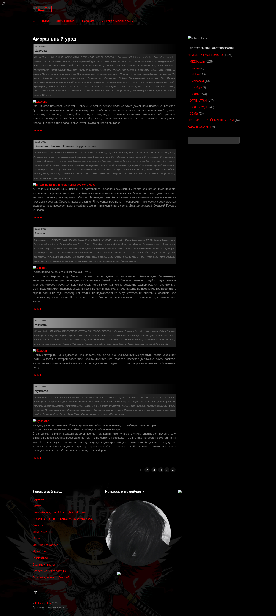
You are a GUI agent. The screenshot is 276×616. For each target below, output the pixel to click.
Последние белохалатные (50, 571)
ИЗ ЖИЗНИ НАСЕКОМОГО (65, 57)
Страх (112, 86)
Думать (118, 161)
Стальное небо (99, 86)
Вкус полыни (60, 65)
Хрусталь (77, 91)
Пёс (163, 78)
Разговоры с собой (164, 82)
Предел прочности (94, 82)
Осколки (107, 252)
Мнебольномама (86, 74)
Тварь (135, 257)
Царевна (41, 50)
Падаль (123, 78)
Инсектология (41, 70)
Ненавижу (47, 78)
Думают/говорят (145, 335)
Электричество (111, 261)
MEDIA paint (197, 61)
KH (130, 57)
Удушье (170, 257)
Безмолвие (67, 157)
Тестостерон (151, 86)
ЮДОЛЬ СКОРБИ (105, 57)
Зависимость (143, 65)
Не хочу (55, 169)
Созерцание (67, 174)
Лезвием (169, 70)
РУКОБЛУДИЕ (199, 107)
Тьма (162, 257)
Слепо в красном (66, 86)
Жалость (41, 324)
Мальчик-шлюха (50, 74)
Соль (86, 86)
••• (34, 21)
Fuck (131, 152)
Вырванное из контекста (58, 161)
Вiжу (154, 61)
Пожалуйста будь (73, 82)
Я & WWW (87, 21)
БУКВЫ (195, 94)
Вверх (139, 157)
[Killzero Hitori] (42, 8)
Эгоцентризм (123, 91)
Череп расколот (104, 91)
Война (72, 65)
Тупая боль (105, 174)
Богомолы (138, 61)
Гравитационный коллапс (87, 161)
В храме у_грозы (44, 564)
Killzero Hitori (40, 57)
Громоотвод (40, 557)
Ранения (54, 174)
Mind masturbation (142, 57)
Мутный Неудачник (130, 74)
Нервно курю (70, 169)
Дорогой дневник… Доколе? (51, 577)
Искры (171, 161)
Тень (140, 86)
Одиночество (95, 78)
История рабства (88, 70)
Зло (164, 161)
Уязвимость (48, 91)
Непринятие (61, 78)
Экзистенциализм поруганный (149, 91)
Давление (109, 65)
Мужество (41, 391)
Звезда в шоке (153, 161)
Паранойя (142, 252)
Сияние (51, 86)
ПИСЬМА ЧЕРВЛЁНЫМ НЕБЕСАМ (211, 120)
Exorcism (122, 57)
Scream (37, 61)
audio (195, 68)
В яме (148, 61)
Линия (37, 74)
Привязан (111, 82)
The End (46, 61)
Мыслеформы (150, 74)
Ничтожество (77, 78)
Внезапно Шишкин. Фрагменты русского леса (66, 146)
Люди (129, 248)
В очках (104, 157)
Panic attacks (167, 57)
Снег (79, 86)
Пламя (59, 82)
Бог (130, 61)
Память (37, 506)
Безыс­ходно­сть (111, 61)
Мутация (113, 74)
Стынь (132, 86)
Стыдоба (122, 86)
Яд (69, 178)
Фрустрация (62, 91)
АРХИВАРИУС (65, 21)
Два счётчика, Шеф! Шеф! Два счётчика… (60, 512)
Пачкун (117, 169)
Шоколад (153, 174)
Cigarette (112, 152)
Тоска (37, 91)
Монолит (102, 74)
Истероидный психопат (64, 70)
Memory (144, 152)
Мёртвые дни (67, 74)
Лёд (161, 70)
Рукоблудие (40, 86)
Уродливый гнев (43, 531)
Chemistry (101, 152)
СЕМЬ (194, 113)
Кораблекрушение (148, 70)
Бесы (123, 61)
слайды (197, 87)
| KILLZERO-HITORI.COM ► (117, 21)
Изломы (73, 248)
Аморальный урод (86, 61)
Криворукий (134, 165)
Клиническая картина (124, 70)
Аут (99, 61)
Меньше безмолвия (45, 545)
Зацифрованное (53, 248)
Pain (156, 57)
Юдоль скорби (128, 261)
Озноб (98, 252)
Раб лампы (147, 82)
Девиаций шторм (125, 65)
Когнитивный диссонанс (113, 165)
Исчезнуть (105, 70)
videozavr (198, 81)
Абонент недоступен (64, 61)
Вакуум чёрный (166, 61)
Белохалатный (83, 157)
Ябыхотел (47, 95)
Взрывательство (43, 65)
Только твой (167, 86)
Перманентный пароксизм (143, 78)
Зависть (40, 233)
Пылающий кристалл (128, 82)
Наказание (164, 74)
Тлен (76, 414)
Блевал (96, 335)
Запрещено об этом (163, 65)
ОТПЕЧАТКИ (87, 57)
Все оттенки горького (89, 65)
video (195, 74)
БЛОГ (45, 21)
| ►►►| (38, 130)
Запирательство (152, 244)
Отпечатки (110, 78)
